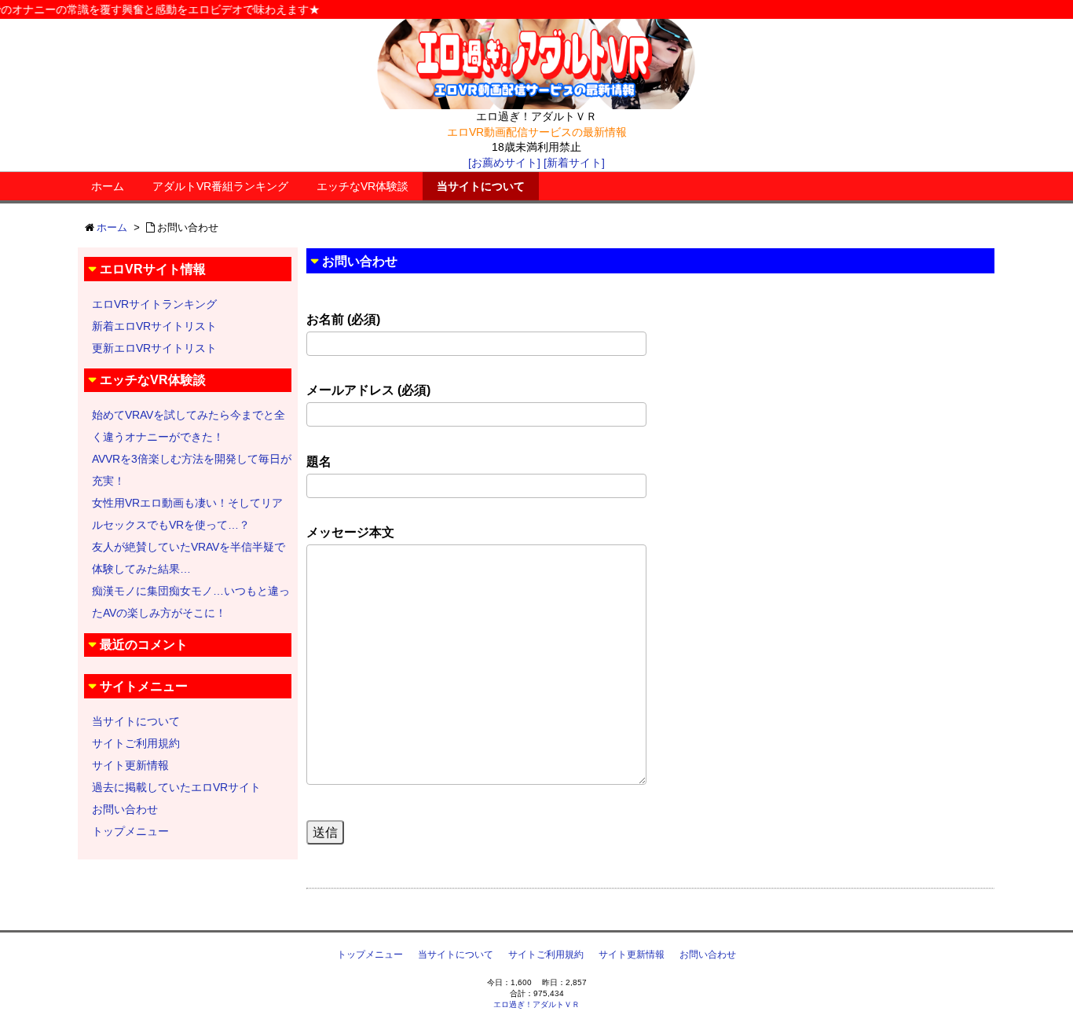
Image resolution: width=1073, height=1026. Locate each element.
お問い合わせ (125, 809)
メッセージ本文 (350, 532)
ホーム (107, 186)
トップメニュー (130, 831)
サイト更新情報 (130, 765)
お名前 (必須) (343, 319)
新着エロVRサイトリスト (154, 326)
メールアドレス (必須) (368, 390)
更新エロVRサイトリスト (154, 348)
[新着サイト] (574, 162)
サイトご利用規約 (136, 743)
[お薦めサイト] (504, 162)
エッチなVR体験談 (362, 186)
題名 (318, 461)
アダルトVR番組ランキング (220, 186)
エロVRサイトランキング (154, 304)
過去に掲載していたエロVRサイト (176, 787)
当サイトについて (481, 186)
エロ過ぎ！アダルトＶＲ (536, 1004)
